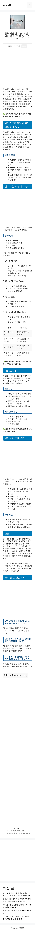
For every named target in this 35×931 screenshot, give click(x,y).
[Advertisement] (17, 69)
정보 (18, 828)
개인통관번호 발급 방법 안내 (18, 831)
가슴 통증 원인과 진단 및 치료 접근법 (18, 833)
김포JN (7, 4)
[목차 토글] (24, 675)
